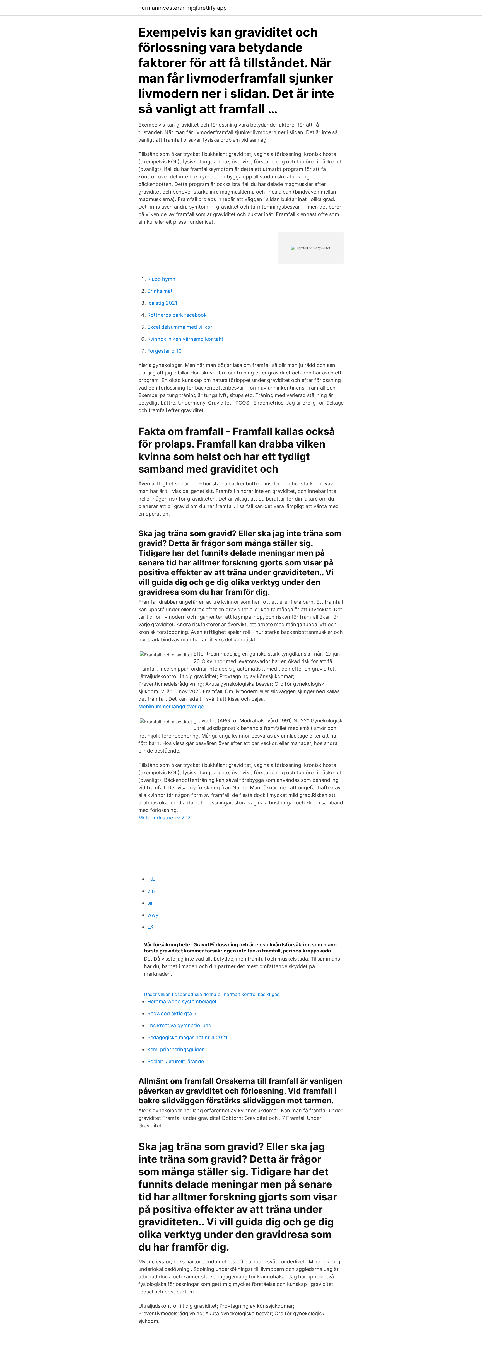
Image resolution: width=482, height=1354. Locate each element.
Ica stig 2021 (162, 303)
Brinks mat (160, 291)
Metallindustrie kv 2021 (165, 818)
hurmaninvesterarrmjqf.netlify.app (182, 8)
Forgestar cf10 (164, 351)
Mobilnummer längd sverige (171, 706)
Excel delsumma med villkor (179, 327)
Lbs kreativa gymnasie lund (179, 1025)
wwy (152, 915)
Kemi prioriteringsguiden (176, 1049)
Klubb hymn (161, 279)
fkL (151, 879)
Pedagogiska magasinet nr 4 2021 (187, 1037)
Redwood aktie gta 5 (171, 1013)
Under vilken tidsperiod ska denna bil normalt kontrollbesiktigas (211, 994)
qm (151, 891)
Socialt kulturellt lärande (175, 1061)
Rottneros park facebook (177, 315)
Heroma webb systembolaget (182, 1001)
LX (150, 927)
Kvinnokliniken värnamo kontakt (185, 339)
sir (150, 903)
